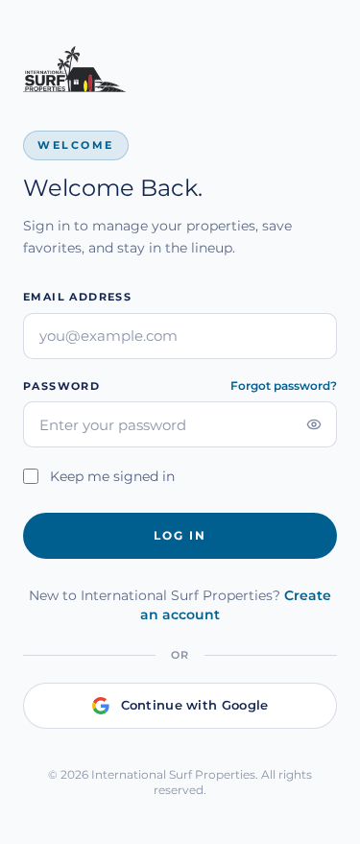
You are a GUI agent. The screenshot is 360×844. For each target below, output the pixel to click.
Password (61, 386)
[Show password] (313, 424)
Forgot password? (283, 385)
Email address (77, 296)
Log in (180, 535)
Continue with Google (195, 704)
